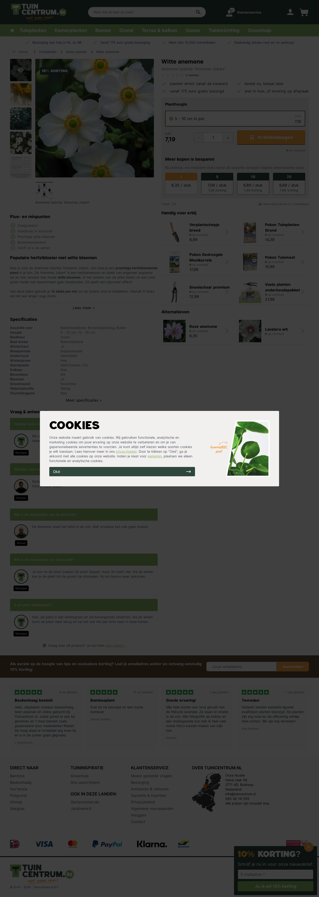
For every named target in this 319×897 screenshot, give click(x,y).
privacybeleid (126, 451)
